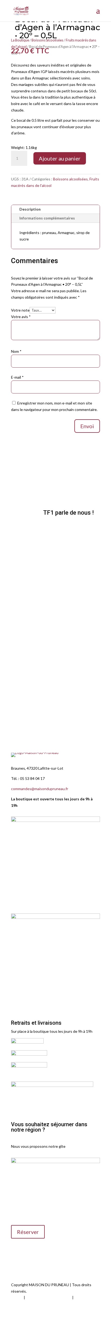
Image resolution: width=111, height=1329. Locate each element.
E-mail (17, 377)
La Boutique (20, 40)
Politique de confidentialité (48, 1297)
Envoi (87, 426)
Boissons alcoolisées (70, 179)
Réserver (28, 1232)
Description (30, 209)
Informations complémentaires (47, 218)
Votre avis (21, 316)
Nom (16, 351)
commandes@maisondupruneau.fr (39, 788)
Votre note (20, 310)
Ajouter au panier (60, 158)
